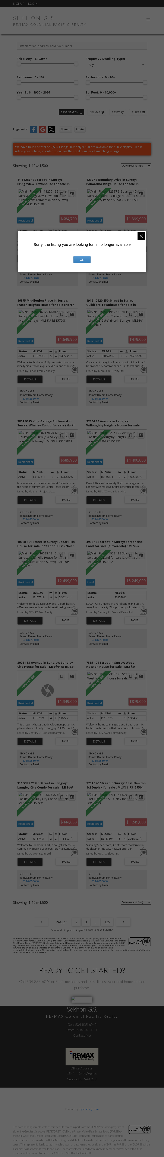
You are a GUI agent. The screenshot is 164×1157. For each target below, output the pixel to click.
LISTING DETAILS (30, 379)
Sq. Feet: (101, 92)
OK (82, 259)
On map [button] (95, 112)
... (96, 922)
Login (33, 3)
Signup (18, 3)
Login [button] (80, 129)
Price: (32, 59)
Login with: (20, 129)
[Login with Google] (42, 132)
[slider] (19, 64)
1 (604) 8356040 (29, 278)
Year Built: (33, 92)
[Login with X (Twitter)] (51, 132)
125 (107, 922)
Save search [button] (69, 112)
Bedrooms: (30, 77)
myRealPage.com (89, 1109)
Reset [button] (116, 112)
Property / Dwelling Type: (105, 59)
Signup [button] (65, 129)
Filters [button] (136, 112)
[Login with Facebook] (33, 132)
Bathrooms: (100, 77)
